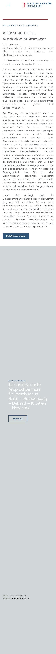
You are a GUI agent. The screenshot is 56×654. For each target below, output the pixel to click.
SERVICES (18, 418)
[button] (8, 5)
